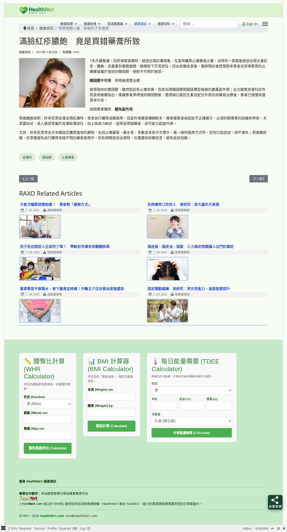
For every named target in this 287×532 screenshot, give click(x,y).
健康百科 (164, 24)
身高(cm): (185, 399)
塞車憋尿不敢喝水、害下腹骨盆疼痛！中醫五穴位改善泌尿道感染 (72, 288)
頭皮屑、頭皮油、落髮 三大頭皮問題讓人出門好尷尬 (191, 246)
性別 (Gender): (35, 397)
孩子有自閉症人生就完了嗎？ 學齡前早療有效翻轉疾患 (65, 246)
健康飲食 (90, 24)
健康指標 (66, 24)
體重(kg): (212, 399)
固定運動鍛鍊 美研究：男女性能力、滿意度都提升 (189, 288)
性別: (155, 383)
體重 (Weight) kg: (101, 405)
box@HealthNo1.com (81, 516)
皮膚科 (27, 157)
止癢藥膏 (68, 157)
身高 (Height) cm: (101, 389)
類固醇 (47, 157)
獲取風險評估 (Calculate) (48, 448)
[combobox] (209, 23)
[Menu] (265, 23)
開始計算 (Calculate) (111, 426)
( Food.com (31, 504)
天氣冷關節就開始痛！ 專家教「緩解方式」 (56, 204)
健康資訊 (140, 24)
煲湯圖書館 (115, 24)
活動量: (156, 414)
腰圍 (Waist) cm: (36, 413)
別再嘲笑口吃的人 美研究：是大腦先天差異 (183, 204)
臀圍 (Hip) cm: (34, 428)
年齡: (155, 399)
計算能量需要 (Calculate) (192, 433)
